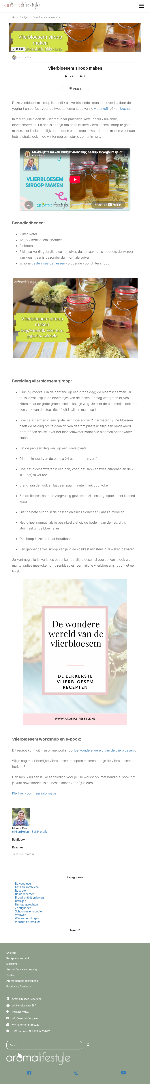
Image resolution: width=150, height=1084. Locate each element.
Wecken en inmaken (27, 922)
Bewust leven (23, 883)
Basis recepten (24, 894)
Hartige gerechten (26, 904)
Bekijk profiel (40, 831)
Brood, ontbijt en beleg (29, 897)
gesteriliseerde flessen (48, 263)
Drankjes (20, 901)
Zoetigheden (23, 908)
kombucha (122, 108)
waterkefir (101, 108)
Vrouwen (20, 915)
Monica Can (25, 57)
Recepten (21, 890)
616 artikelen (20, 831)
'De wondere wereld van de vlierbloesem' (104, 750)
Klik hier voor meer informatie (34, 793)
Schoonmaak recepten (29, 911)
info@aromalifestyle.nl (25, 1018)
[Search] (88, 1045)
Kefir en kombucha (27, 887)
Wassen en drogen (27, 918)
